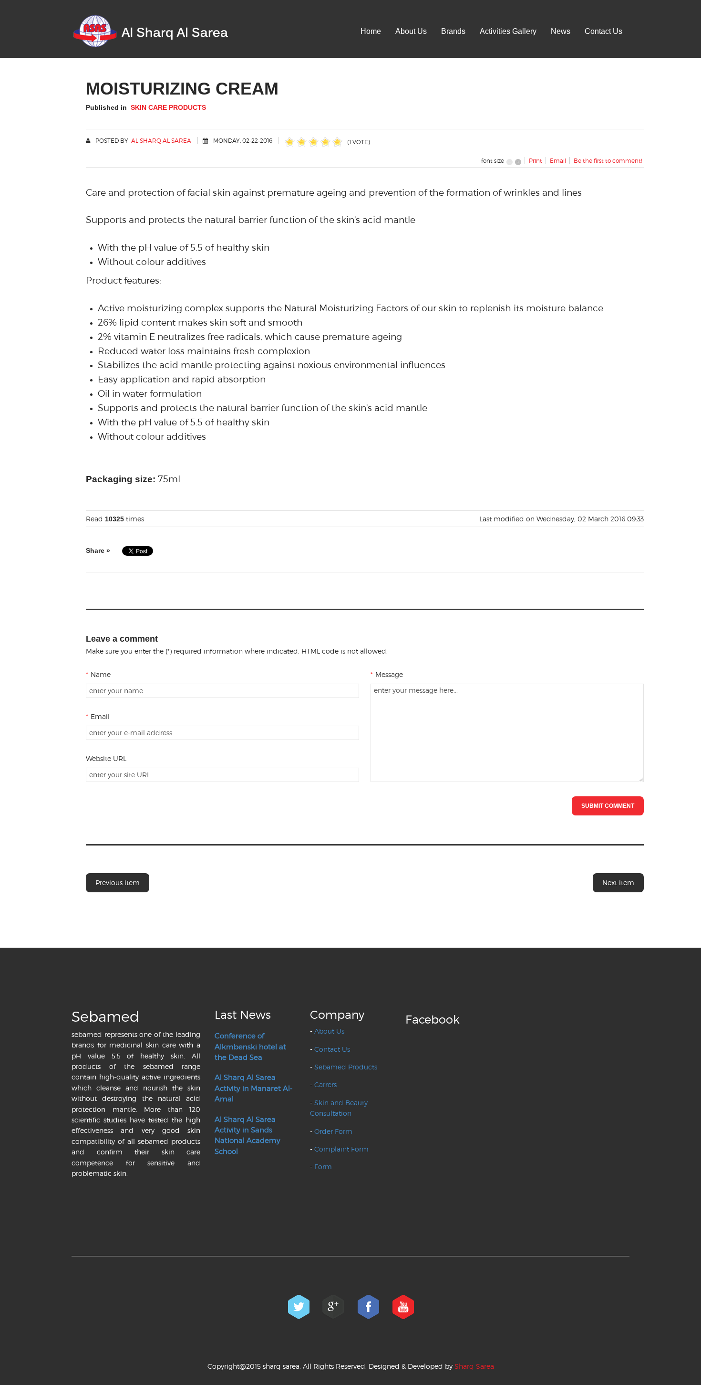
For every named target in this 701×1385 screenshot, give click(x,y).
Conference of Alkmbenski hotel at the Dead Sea (250, 1047)
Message (387, 674)
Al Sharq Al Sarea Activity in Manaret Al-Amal (253, 1088)
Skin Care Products (168, 107)
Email (98, 716)
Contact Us (603, 31)
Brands (453, 31)
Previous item (117, 882)
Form (323, 1167)
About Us (411, 31)
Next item (618, 882)
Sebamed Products (345, 1067)
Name (98, 674)
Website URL (106, 758)
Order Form (333, 1131)
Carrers (325, 1084)
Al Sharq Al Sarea (161, 140)
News (560, 31)
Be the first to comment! (608, 160)
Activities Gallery (508, 31)
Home (371, 31)
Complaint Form (341, 1149)
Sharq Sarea (474, 1366)
